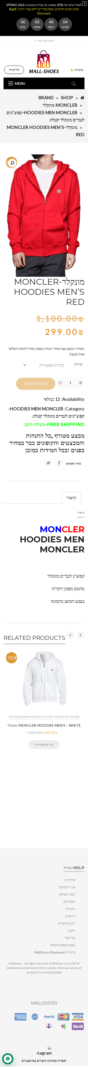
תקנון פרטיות (66, 923)
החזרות (70, 909)
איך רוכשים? (67, 887)
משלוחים (69, 901)
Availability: (72, 399)
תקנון (71, 930)
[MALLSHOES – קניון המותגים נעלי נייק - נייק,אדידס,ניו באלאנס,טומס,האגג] (44, 61)
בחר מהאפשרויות (43, 744)
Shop (67, 97)
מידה (78, 364)
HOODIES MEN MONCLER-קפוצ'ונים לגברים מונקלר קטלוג (44, 716)
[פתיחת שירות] (7, 1058)
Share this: (73, 463)
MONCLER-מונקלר (59, 105)
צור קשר (69, 938)
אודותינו (70, 880)
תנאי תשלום (67, 894)
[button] (12, 163)
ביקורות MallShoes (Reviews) (54, 952)
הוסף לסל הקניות (35, 383)
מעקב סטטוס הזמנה (62, 945)
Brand (46, 97)
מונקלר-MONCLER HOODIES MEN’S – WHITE (44, 725)
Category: (74, 408)
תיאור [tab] (71, 497)
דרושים (70, 916)
